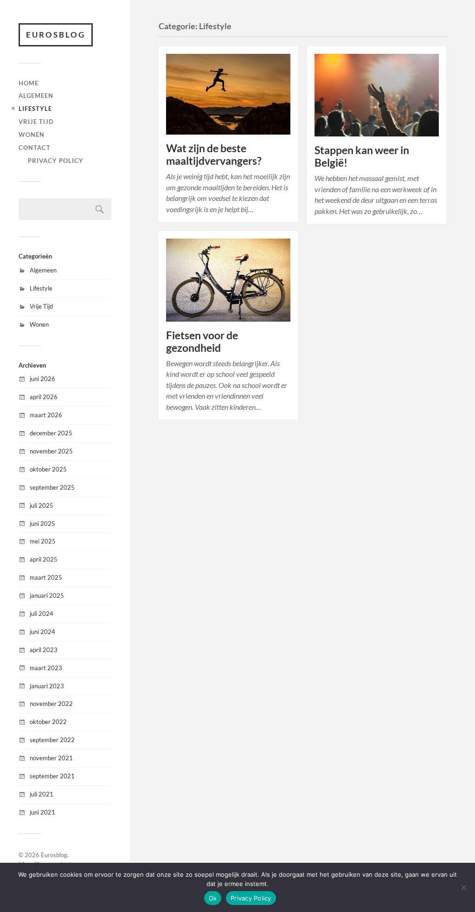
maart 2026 (46, 415)
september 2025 (52, 487)
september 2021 (52, 776)
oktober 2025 (48, 469)
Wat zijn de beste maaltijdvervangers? (214, 154)
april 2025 (44, 559)
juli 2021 (41, 794)
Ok (213, 898)
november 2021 (51, 758)
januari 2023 (47, 686)
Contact (35, 147)
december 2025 (51, 433)
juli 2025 (41, 505)
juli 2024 (41, 613)
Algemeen (36, 95)
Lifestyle (35, 108)
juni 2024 (42, 631)
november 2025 (51, 451)
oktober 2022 (48, 721)
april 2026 (44, 397)
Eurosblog (55, 34)
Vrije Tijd (36, 121)
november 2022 (51, 703)
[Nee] (463, 887)
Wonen (32, 134)
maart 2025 (46, 577)
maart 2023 (46, 668)
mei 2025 (43, 541)
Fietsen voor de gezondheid (202, 341)
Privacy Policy (55, 160)
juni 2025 (42, 523)
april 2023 (44, 649)
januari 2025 (47, 595)
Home (29, 83)
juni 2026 (42, 378)
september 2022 (52, 740)
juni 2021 (42, 812)
